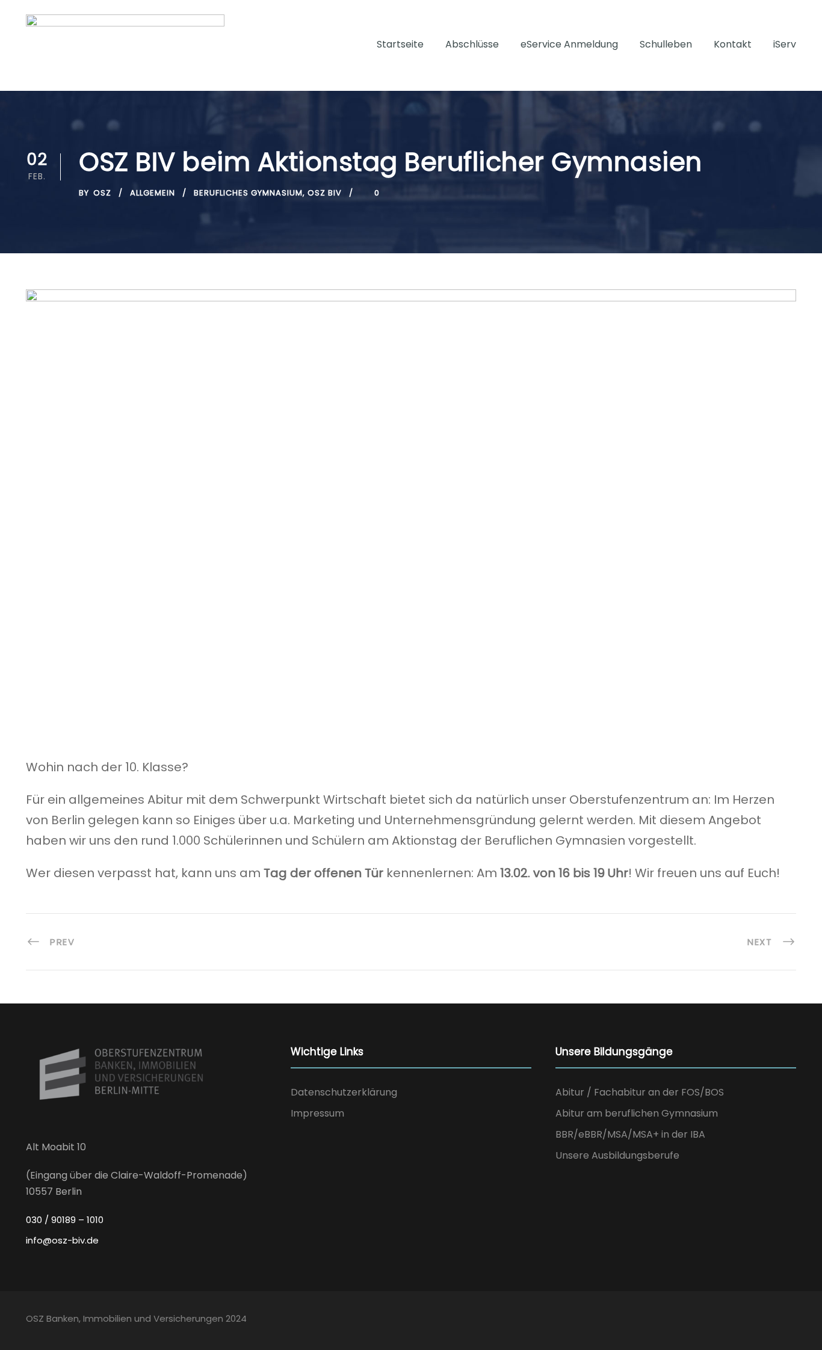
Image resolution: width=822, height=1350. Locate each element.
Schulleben (666, 44)
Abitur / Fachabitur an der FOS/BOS (639, 1092)
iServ (784, 44)
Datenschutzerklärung (344, 1092)
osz (102, 193)
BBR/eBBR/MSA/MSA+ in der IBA (630, 1134)
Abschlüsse (472, 44)
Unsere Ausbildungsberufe (617, 1155)
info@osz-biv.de (62, 1240)
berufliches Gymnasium (248, 193)
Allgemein (152, 193)
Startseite (400, 44)
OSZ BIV (324, 193)
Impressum (317, 1113)
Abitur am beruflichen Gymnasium (636, 1113)
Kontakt (733, 44)
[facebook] (767, 1320)
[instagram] (790, 1320)
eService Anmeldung (569, 44)
